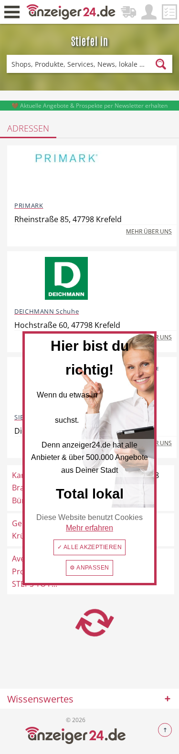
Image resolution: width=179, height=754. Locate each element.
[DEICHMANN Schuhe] (66, 278)
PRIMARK (28, 205)
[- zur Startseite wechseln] (71, 11)
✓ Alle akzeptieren (89, 547)
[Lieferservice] (128, 12)
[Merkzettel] (169, 12)
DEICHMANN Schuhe (46, 311)
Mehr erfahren (89, 528)
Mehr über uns (149, 231)
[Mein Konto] (148, 12)
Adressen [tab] (28, 128)
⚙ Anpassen (89, 567)
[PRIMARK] (66, 172)
